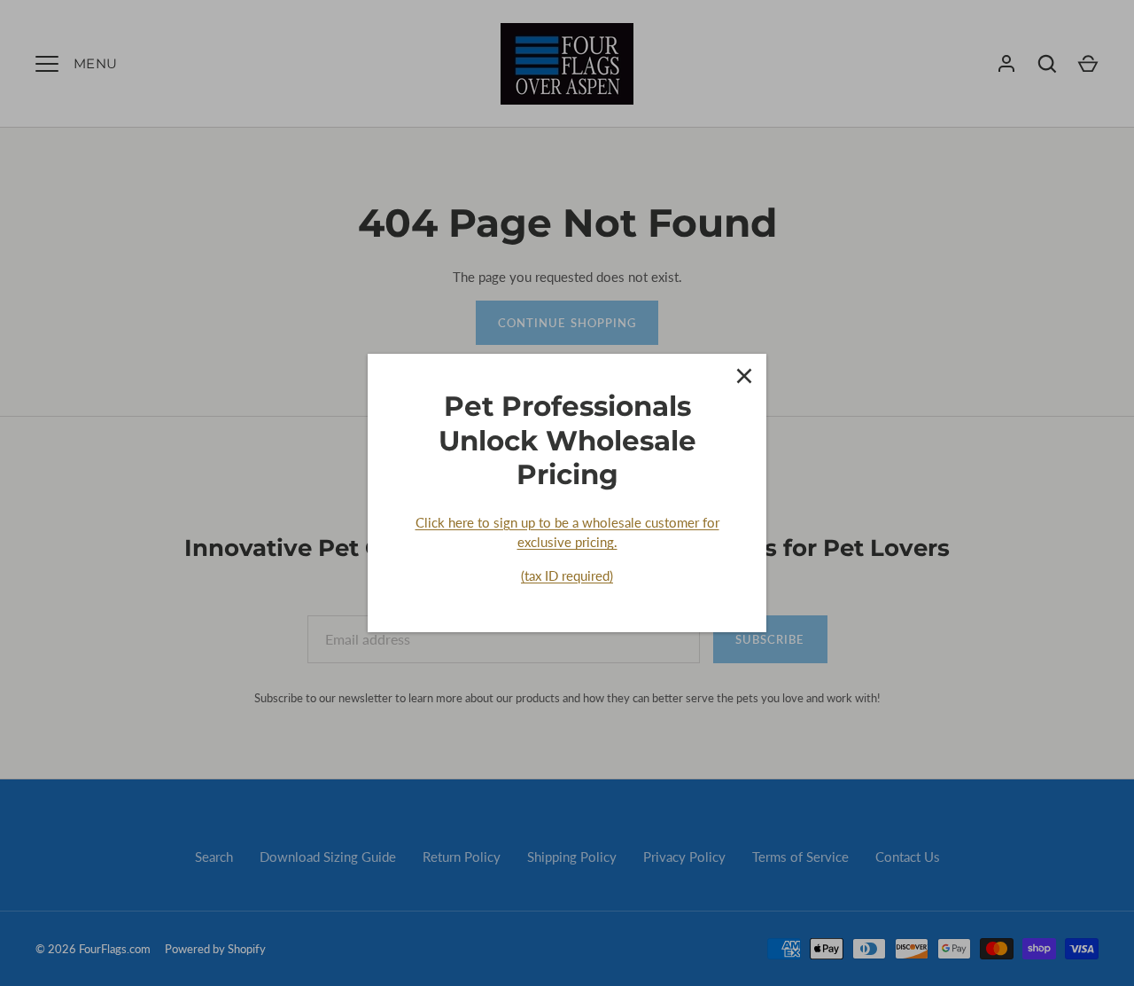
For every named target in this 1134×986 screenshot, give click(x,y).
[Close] (744, 375)
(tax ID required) (567, 575)
